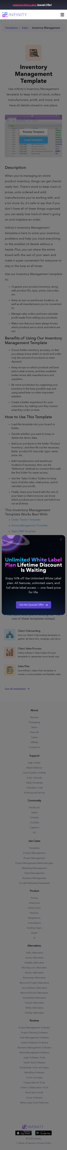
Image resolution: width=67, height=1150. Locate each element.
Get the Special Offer (31, 605)
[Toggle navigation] (62, 14)
